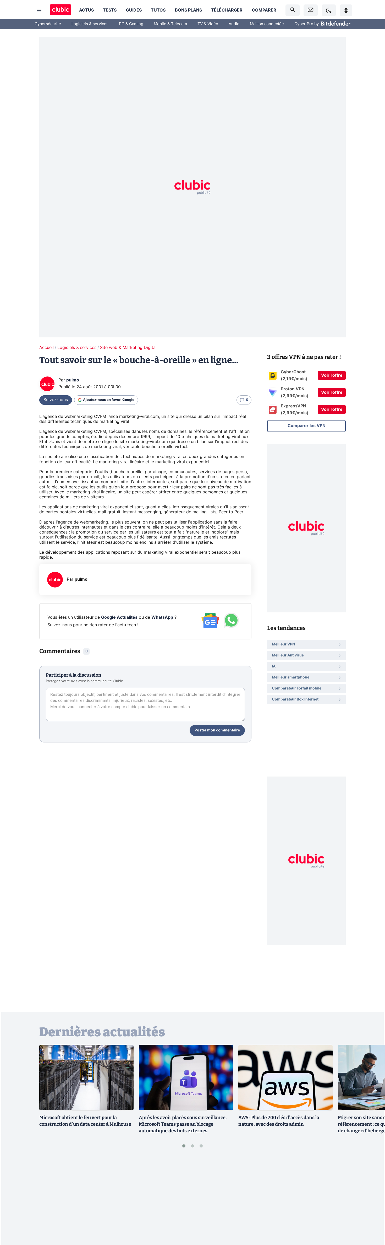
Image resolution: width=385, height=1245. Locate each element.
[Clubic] (60, 10)
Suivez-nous (55, 400)
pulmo (72, 380)
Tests (110, 10)
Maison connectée (267, 24)
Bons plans (188, 10)
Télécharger (227, 10)
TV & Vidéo (207, 24)
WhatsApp (162, 617)
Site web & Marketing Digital (128, 348)
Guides (134, 10)
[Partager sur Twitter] (372, 1217)
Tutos (158, 10)
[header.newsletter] (310, 10)
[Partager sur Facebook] (372, 1200)
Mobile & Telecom (170, 24)
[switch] (329, 10)
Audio (234, 24)
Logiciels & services (90, 24)
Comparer (264, 10)
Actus (86, 10)
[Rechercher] (292, 10)
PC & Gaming (131, 24)
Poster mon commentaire (217, 730)
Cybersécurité (48, 24)
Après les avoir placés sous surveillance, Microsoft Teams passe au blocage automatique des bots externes (183, 1124)
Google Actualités (119, 617)
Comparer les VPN (307, 426)
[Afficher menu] (39, 10)
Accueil (46, 348)
